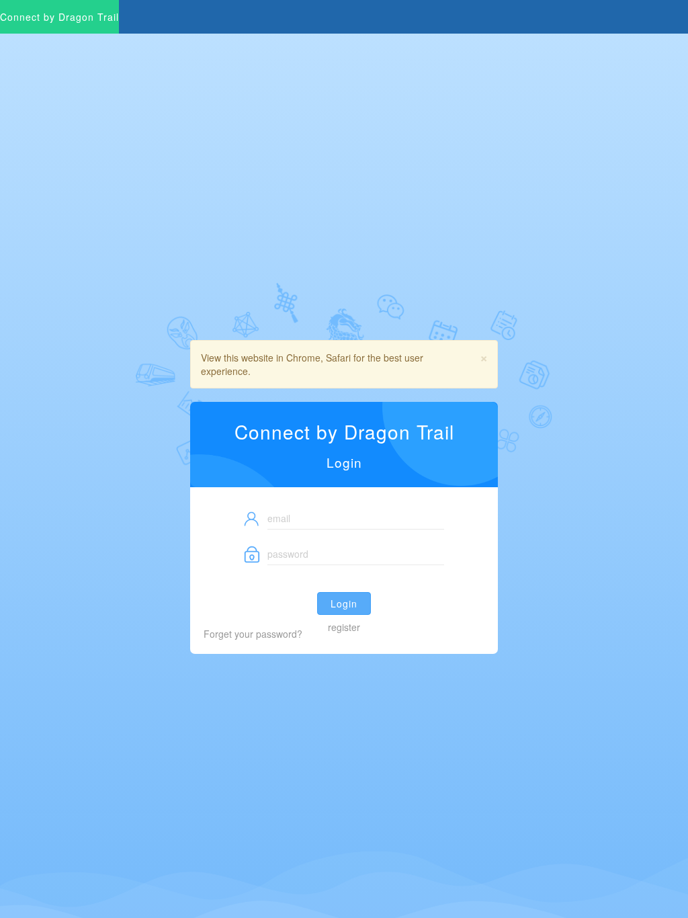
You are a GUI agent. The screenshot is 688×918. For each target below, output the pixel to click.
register (344, 627)
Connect (59, 17)
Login (344, 603)
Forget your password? (253, 633)
